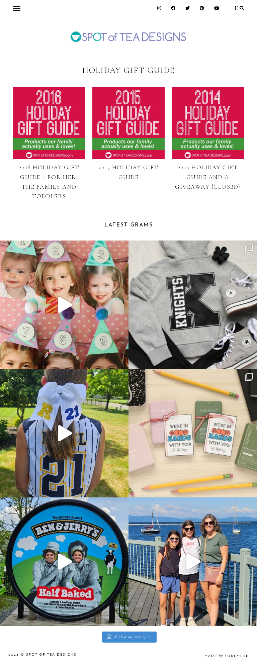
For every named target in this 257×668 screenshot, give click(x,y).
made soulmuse (226, 656)
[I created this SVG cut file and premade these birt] (64, 305)
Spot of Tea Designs (51, 655)
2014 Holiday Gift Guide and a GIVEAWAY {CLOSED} (208, 177)
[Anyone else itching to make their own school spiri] (192, 305)
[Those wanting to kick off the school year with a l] (192, 433)
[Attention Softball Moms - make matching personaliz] (64, 433)
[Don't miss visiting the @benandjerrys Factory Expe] (64, 561)
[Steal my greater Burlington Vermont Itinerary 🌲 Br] (192, 561)
